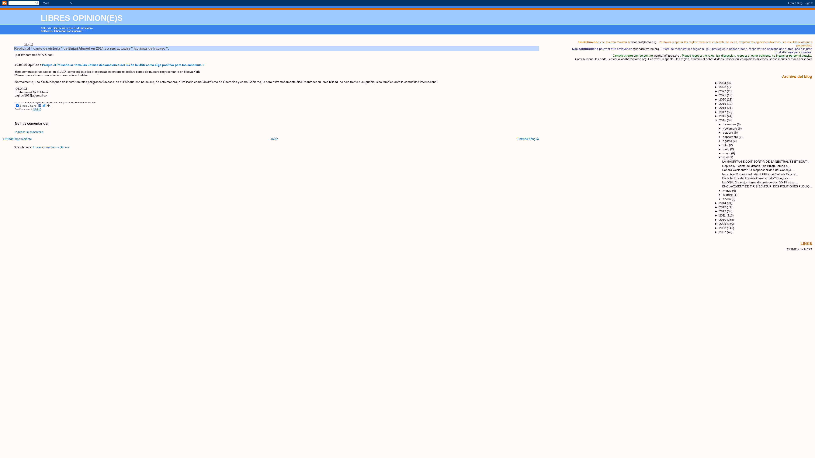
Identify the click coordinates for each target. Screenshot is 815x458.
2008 (723, 228)
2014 (723, 203)
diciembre (730, 124)
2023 (723, 87)
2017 (723, 112)
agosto (728, 140)
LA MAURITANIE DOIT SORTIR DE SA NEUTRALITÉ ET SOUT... (765, 161)
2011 (722, 215)
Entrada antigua (528, 139)
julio (726, 145)
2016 (723, 116)
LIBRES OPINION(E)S (82, 18)
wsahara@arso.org (643, 42)
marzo (727, 190)
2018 (723, 107)
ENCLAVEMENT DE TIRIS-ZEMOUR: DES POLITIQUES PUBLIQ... (767, 186)
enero (727, 199)
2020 (723, 99)
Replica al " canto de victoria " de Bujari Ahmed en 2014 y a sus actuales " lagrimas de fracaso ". (91, 48)
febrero (728, 194)
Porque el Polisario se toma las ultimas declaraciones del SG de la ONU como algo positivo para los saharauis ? (123, 65)
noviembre (730, 128)
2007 (723, 232)
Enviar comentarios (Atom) (51, 147)
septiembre (731, 136)
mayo (727, 153)
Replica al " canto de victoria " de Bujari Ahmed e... (756, 166)
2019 (723, 103)
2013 (723, 207)
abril (726, 157)
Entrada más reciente (17, 139)
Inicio (274, 139)
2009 (723, 223)
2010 (723, 219)
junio (726, 149)
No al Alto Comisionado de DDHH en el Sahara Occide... (760, 174)
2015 (723, 120)
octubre (728, 132)
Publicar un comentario (29, 132)
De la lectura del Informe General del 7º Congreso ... (757, 178)
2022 (723, 91)
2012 (723, 211)
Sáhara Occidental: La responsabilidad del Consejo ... (758, 170)
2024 (723, 83)
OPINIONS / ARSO (799, 249)
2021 (723, 95)
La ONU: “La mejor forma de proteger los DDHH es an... (760, 182)
